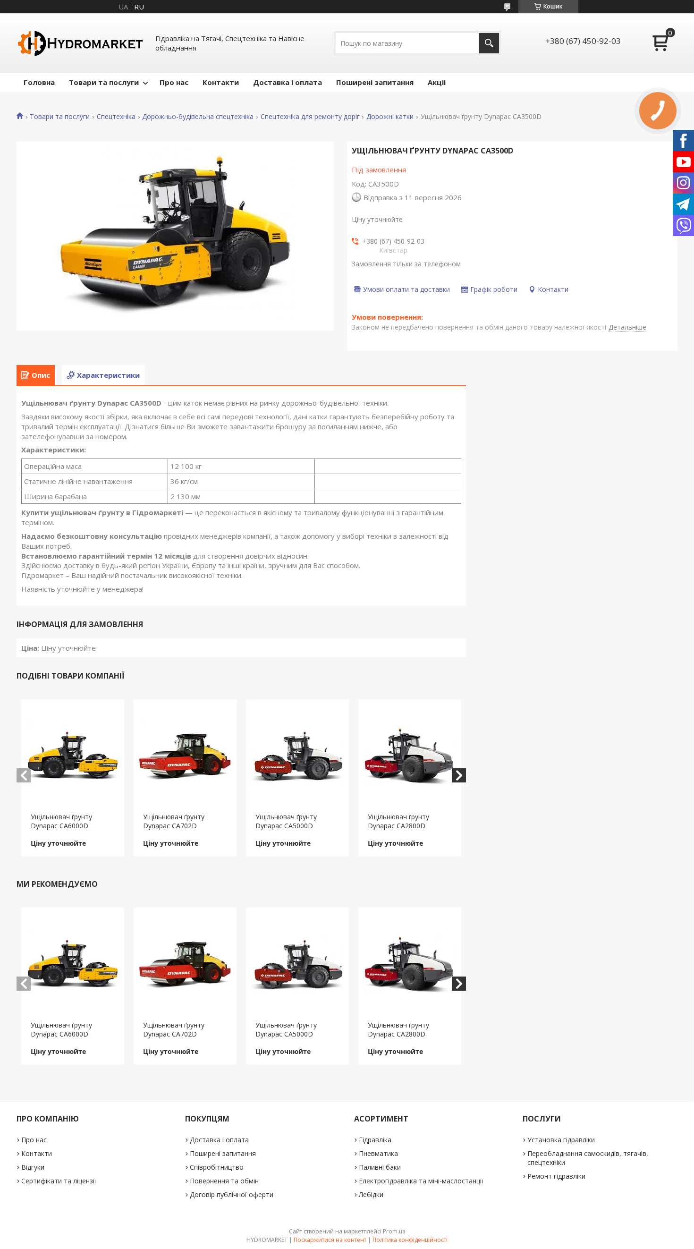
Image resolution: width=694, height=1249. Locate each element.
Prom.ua (394, 1231)
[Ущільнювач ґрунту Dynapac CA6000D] (73, 756)
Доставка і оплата (287, 82)
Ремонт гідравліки (556, 1176)
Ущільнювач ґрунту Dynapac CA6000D (61, 821)
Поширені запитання (375, 82)
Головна (39, 82)
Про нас (174, 82)
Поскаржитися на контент (330, 1240)
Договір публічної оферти (231, 1194)
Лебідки (371, 1194)
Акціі (437, 82)
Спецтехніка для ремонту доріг (310, 116)
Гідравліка (375, 1139)
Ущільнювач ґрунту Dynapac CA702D (173, 821)
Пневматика (378, 1153)
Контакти (221, 82)
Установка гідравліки (561, 1139)
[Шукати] (489, 43)
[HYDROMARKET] (80, 43)
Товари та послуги (104, 82)
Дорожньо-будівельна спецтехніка (198, 116)
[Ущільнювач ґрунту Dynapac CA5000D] (298, 756)
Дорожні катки (390, 116)
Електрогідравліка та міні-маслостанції (421, 1180)
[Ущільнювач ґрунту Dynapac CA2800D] (410, 756)
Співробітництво (217, 1167)
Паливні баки (380, 1167)
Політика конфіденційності (410, 1240)
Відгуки (32, 1167)
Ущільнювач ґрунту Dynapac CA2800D (398, 821)
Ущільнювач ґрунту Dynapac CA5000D (286, 821)
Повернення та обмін (224, 1180)
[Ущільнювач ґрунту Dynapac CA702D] (185, 756)
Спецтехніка (116, 116)
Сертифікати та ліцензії (58, 1180)
